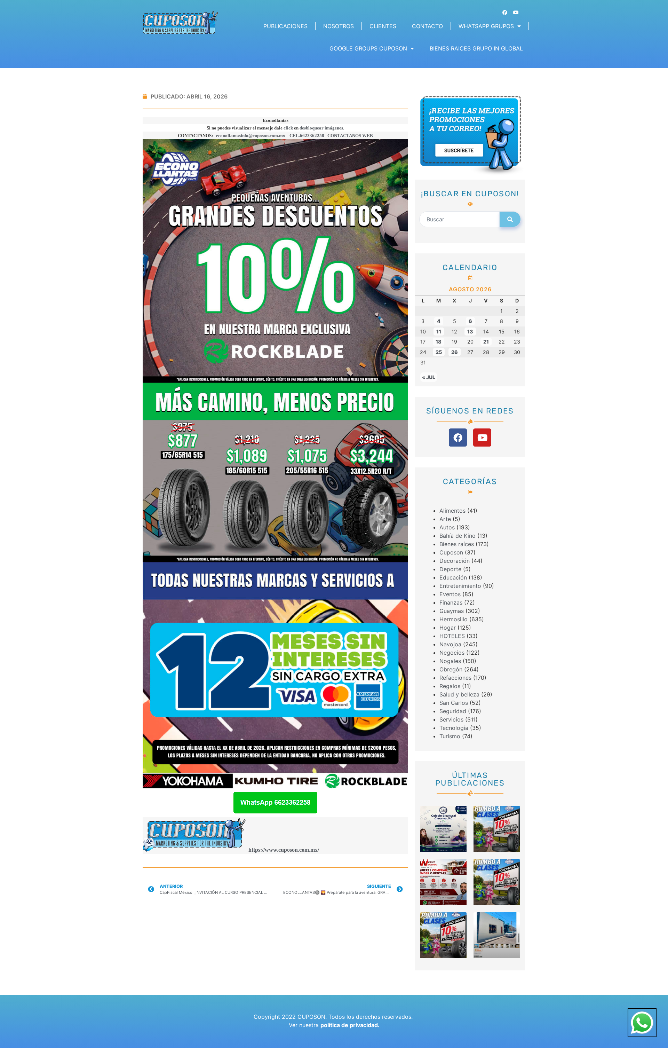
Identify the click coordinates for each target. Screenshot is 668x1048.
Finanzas (450, 602)
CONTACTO (427, 26)
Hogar (447, 627)
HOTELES (452, 635)
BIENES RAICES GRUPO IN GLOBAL (476, 48)
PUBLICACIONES (285, 26)
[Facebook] (504, 12)
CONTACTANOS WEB (350, 135)
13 (470, 331)
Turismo (449, 736)
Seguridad (452, 711)
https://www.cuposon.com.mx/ (283, 850)
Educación (453, 577)
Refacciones (455, 677)
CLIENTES (382, 26)
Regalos (449, 686)
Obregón (450, 669)
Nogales (450, 660)
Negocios (451, 652)
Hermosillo (453, 619)
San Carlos (453, 702)
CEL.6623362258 (306, 135)
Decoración (454, 560)
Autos (447, 527)
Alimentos (452, 510)
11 (438, 331)
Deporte (450, 569)
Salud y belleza (459, 694)
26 (454, 352)
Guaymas (451, 610)
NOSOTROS (338, 26)
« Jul (428, 377)
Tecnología (453, 727)
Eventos (450, 594)
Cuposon (451, 552)
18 (439, 342)
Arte (445, 518)
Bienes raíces (456, 544)
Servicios (451, 719)
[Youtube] (516, 12)
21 (486, 342)
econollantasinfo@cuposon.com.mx (250, 135)
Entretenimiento (460, 585)
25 (439, 352)
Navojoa (450, 644)
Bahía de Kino (457, 535)
